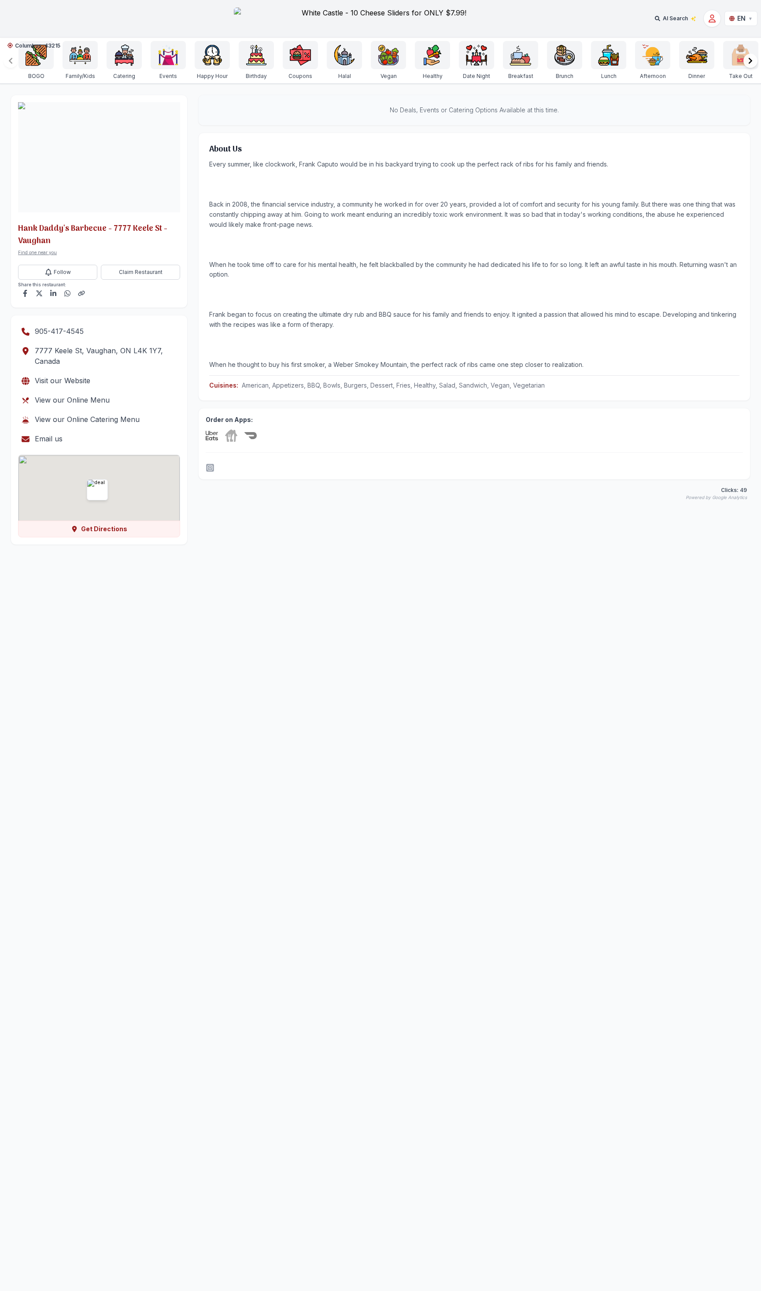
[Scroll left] (11, 61)
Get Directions (104, 529)
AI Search (675, 18)
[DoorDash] (250, 435)
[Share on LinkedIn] (53, 293)
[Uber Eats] (212, 435)
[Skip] (231, 435)
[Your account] (712, 18)
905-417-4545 (59, 331)
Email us (49, 438)
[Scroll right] (750, 61)
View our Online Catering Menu (87, 419)
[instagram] (210, 467)
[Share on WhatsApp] (67, 293)
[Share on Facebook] (25, 293)
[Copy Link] (81, 293)
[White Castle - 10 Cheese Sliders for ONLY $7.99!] (380, 18)
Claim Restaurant (141, 272)
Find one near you (37, 252)
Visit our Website (62, 380)
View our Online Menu (72, 400)
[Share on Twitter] (39, 293)
